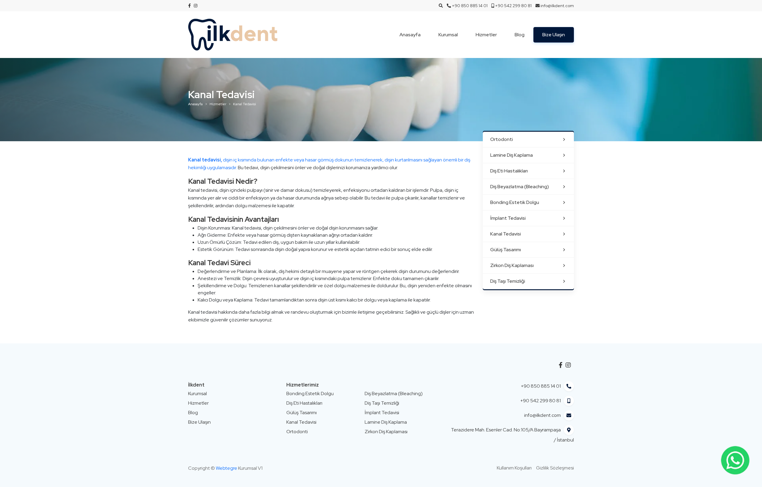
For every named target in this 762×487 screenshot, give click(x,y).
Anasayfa (410, 35)
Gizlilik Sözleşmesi (555, 468)
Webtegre (226, 468)
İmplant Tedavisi (508, 218)
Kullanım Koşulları (514, 468)
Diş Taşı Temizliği (507, 281)
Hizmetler (486, 35)
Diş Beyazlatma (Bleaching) (519, 186)
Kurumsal (448, 35)
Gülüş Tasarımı (505, 249)
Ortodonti (501, 139)
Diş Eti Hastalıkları (509, 171)
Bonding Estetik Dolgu (514, 202)
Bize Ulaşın (553, 35)
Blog (519, 35)
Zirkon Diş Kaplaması (512, 265)
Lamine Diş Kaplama (511, 155)
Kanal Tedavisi (505, 234)
